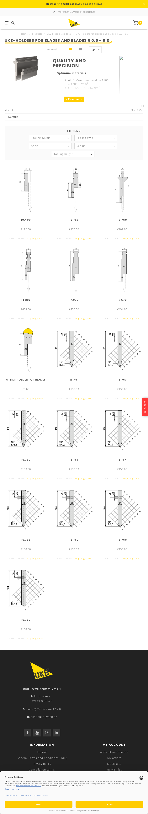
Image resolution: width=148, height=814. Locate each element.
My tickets (114, 764)
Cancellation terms (42, 769)
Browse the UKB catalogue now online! (74, 4)
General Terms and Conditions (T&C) (42, 758)
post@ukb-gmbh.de (44, 717)
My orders (114, 758)
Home (24, 33)
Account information (114, 752)
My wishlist (114, 769)
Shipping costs (35, 238)
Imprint (42, 752)
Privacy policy (42, 764)
